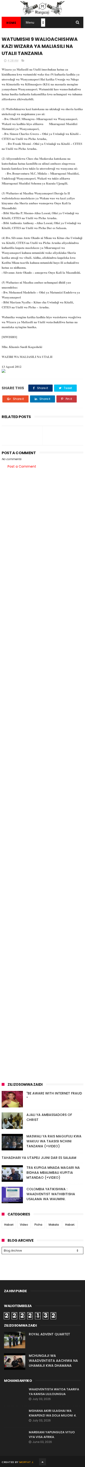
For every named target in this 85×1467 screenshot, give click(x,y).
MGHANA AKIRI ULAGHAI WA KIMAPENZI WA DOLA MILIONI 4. (52, 1413)
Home (11, 23)
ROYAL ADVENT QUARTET (49, 1334)
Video (24, 1225)
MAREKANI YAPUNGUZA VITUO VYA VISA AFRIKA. (52, 1434)
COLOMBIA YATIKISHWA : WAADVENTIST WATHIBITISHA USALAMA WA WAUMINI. (50, 1194)
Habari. (70, 1225)
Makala (54, 1225)
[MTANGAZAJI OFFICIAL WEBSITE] (42, 14)
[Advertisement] (42, 518)
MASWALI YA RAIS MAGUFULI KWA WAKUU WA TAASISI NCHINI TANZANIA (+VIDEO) (53, 1141)
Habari (8, 1225)
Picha (38, 1225)
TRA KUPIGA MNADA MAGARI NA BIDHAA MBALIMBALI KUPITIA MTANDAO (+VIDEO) (53, 1172)
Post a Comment (22, 466)
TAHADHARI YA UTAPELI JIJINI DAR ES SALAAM (39, 1157)
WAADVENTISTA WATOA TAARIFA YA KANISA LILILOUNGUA (54, 1391)
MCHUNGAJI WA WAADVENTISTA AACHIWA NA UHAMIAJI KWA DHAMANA (53, 1360)
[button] (42, 371)
